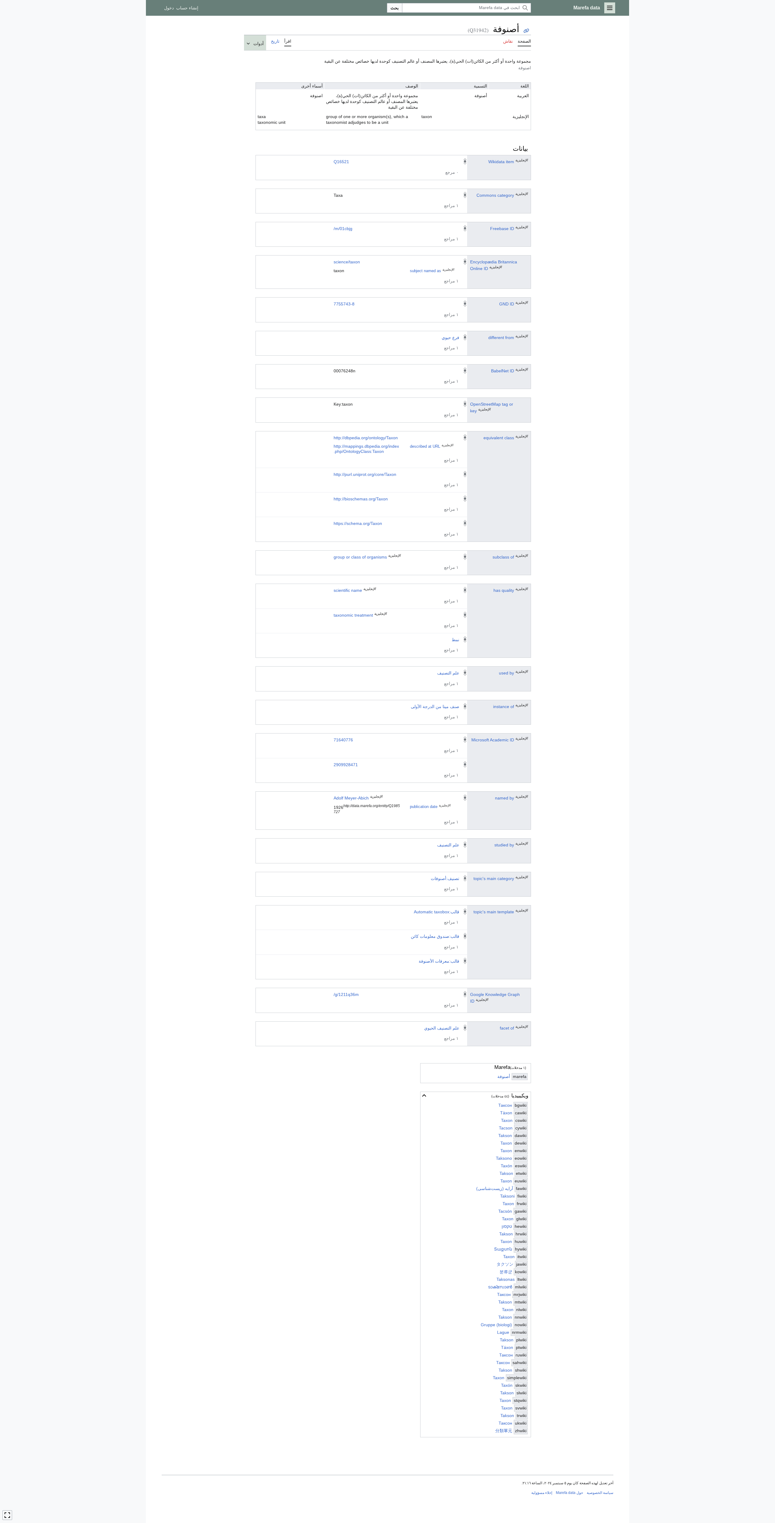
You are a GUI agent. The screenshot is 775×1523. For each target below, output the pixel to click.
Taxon (507, 1120)
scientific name (348, 590)
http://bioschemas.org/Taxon (361, 498)
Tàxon (506, 1112)
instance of (503, 706)
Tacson (506, 1128)
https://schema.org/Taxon (358, 523)
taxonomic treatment (353, 615)
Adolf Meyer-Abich (351, 798)
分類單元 (503, 1430)
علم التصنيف (448, 673)
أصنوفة (503, 1076)
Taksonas (505, 1279)
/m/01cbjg (343, 228)
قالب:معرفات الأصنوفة (439, 961)
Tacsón (505, 1211)
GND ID (506, 304)
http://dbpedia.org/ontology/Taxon (366, 437)
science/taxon (347, 261)
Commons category (495, 195)
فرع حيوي (450, 337)
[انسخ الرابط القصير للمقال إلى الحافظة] (526, 30)
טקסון (507, 1226)
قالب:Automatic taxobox (436, 911)
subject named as (425, 271)
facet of (507, 1028)
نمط (455, 639)
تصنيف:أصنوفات (445, 878)
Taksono (504, 1158)
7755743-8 (344, 304)
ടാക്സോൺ (500, 1286)
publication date (423, 807)
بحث (395, 7)
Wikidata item (501, 161)
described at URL (425, 446)
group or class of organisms (360, 557)
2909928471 (346, 764)
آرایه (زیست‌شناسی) (494, 1188)
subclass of (503, 557)
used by (506, 673)
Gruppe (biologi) (496, 1324)
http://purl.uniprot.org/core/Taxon (365, 474)
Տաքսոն (503, 1249)
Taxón (506, 1165)
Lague (503, 1332)
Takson (505, 1135)
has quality (503, 590)
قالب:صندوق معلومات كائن (435, 936)
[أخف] (424, 1095)
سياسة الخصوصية (600, 1493)
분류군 (506, 1271)
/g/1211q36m (346, 994)
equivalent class (498, 437)
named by (504, 798)
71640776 (343, 739)
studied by (504, 844)
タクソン (504, 1264)
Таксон (505, 1105)
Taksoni (507, 1196)
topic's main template (493, 911)
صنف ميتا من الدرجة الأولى (435, 706)
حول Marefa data (569, 1493)
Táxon (507, 1347)
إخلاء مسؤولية (541, 1493)
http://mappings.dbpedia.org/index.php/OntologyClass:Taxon (366, 449)
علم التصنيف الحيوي (441, 1028)
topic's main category (493, 878)
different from (501, 337)
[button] (609, 7)
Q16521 (341, 161)
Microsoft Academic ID (492, 739)
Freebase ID (502, 228)
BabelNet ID (502, 370)
